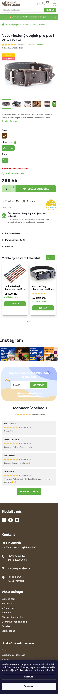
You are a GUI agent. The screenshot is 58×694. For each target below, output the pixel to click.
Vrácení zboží (8, 608)
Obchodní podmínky (12, 617)
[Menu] (54, 3)
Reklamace (7, 604)
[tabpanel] (15, 289)
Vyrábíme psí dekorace (13, 655)
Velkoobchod (8, 631)
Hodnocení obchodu (29, 407)
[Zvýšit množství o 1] (13, 187)
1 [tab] (27, 321)
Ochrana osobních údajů (14, 622)
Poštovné (6, 613)
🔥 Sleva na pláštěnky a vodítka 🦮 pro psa (27, 17)
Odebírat (38, 385)
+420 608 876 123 (16, 555)
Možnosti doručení (15, 173)
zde (52, 670)
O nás (5, 650)
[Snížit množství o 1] (13, 190)
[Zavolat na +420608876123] (38, 3)
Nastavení (29, 676)
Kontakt (6, 660)
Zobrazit (15, 303)
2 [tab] (30, 321)
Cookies (6, 626)
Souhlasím (29, 686)
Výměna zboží (9, 599)
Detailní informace (9, 121)
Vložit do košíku (38, 188)
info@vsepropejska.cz (19, 568)
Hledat (50, 10)
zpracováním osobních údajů (30, 396)
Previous (48, 257)
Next (53, 257)
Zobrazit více (29, 491)
